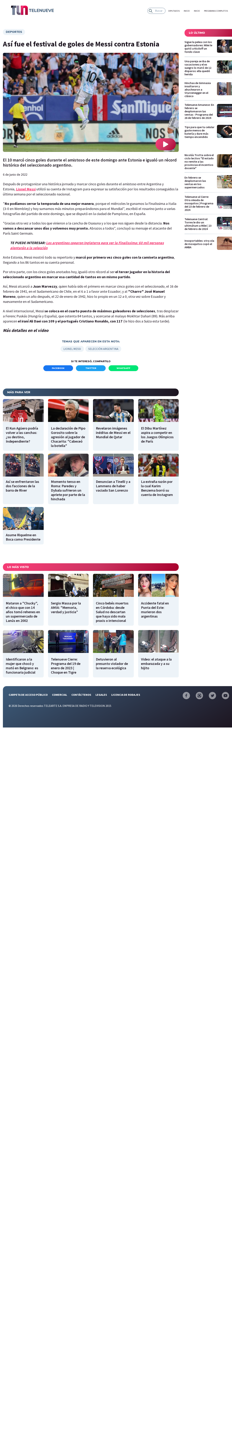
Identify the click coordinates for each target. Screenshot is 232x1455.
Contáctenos (81, 694)
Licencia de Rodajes (125, 694)
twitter (91, 368)
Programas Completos (216, 10)
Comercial (59, 694)
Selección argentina (103, 349)
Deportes (14, 32)
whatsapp (123, 368)
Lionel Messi (26, 189)
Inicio (187, 10)
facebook (58, 368)
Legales (101, 694)
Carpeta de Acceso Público (28, 694)
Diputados (174, 10)
